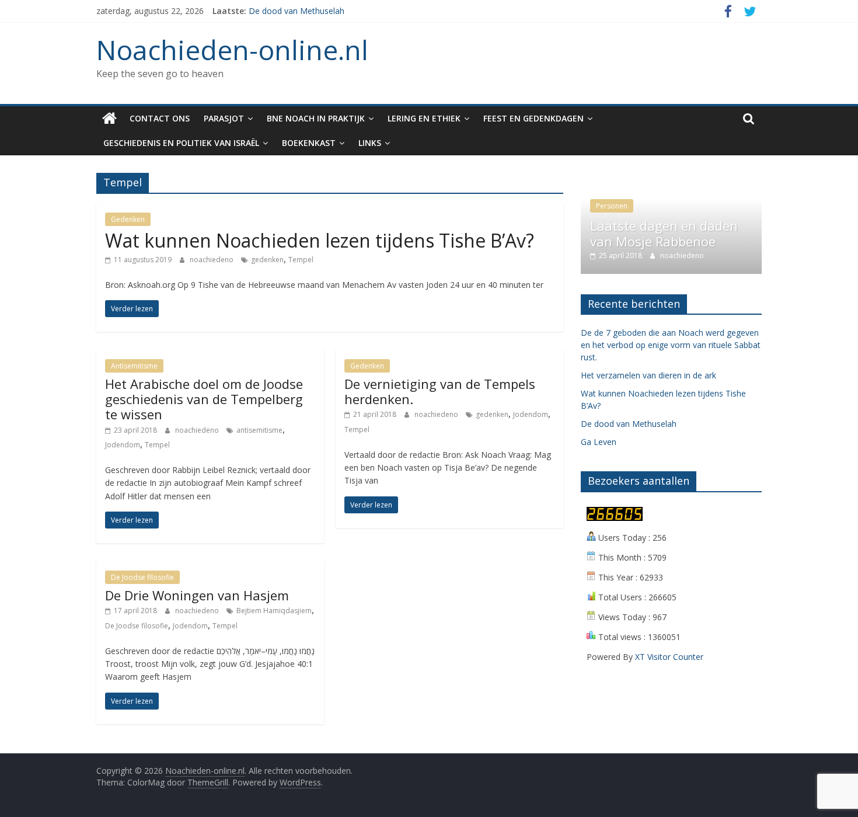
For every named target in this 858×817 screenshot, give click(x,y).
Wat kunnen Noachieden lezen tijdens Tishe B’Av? (319, 240)
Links (369, 142)
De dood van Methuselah (296, 10)
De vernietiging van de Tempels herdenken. (439, 391)
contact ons (160, 118)
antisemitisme (259, 430)
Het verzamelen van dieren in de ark (648, 375)
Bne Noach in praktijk (316, 118)
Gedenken (128, 219)
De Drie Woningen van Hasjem (197, 595)
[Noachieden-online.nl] (109, 118)
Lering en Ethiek (424, 118)
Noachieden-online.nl (232, 50)
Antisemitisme (134, 366)
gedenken (267, 260)
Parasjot (224, 118)
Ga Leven (598, 441)
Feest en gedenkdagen (533, 118)
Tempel (300, 260)
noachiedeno (212, 260)
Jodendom (122, 445)
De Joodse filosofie (142, 577)
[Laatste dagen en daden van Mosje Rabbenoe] (671, 179)
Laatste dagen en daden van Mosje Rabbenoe (664, 233)
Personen (611, 206)
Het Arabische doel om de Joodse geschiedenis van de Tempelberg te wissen (204, 399)
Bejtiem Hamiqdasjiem (274, 611)
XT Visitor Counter (669, 656)
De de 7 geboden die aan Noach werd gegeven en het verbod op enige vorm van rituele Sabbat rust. (671, 345)
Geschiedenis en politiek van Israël (181, 142)
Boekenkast (309, 142)
